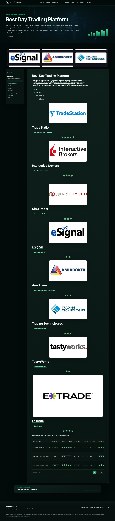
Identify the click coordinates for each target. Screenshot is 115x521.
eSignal (10, 88)
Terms (107, 507)
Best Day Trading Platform (14, 78)
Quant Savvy (11, 506)
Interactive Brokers (12, 83)
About (82, 2)
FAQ (77, 2)
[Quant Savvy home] (13, 2)
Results (42, 2)
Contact (88, 2)
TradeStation (11, 81)
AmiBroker (10, 90)
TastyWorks (10, 95)
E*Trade (10, 97)
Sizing (61, 2)
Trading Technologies (13, 93)
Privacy (102, 507)
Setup (67, 2)
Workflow (55, 2)
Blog (72, 2)
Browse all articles (91, 489)
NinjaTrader (10, 85)
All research (11, 102)
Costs (48, 2)
